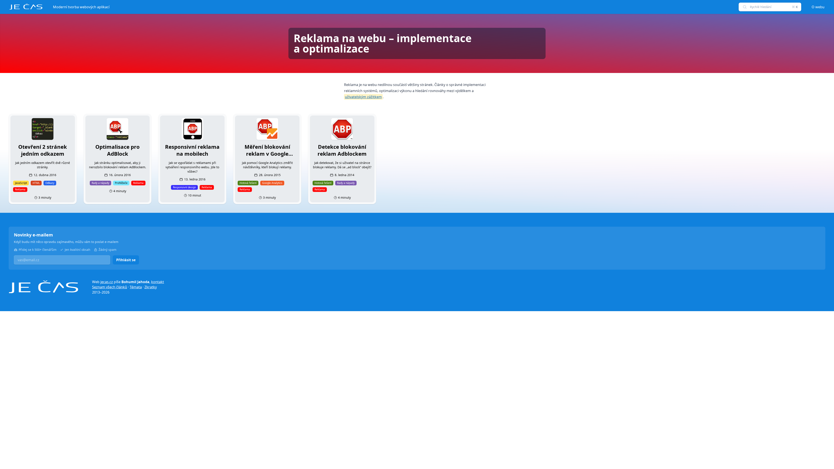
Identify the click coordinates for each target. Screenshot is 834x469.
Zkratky (150, 287)
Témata (136, 287)
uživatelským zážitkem (363, 96)
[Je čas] (43, 287)
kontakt (157, 281)
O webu (818, 7)
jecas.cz (106, 281)
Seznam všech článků (109, 287)
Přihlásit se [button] (126, 260)
